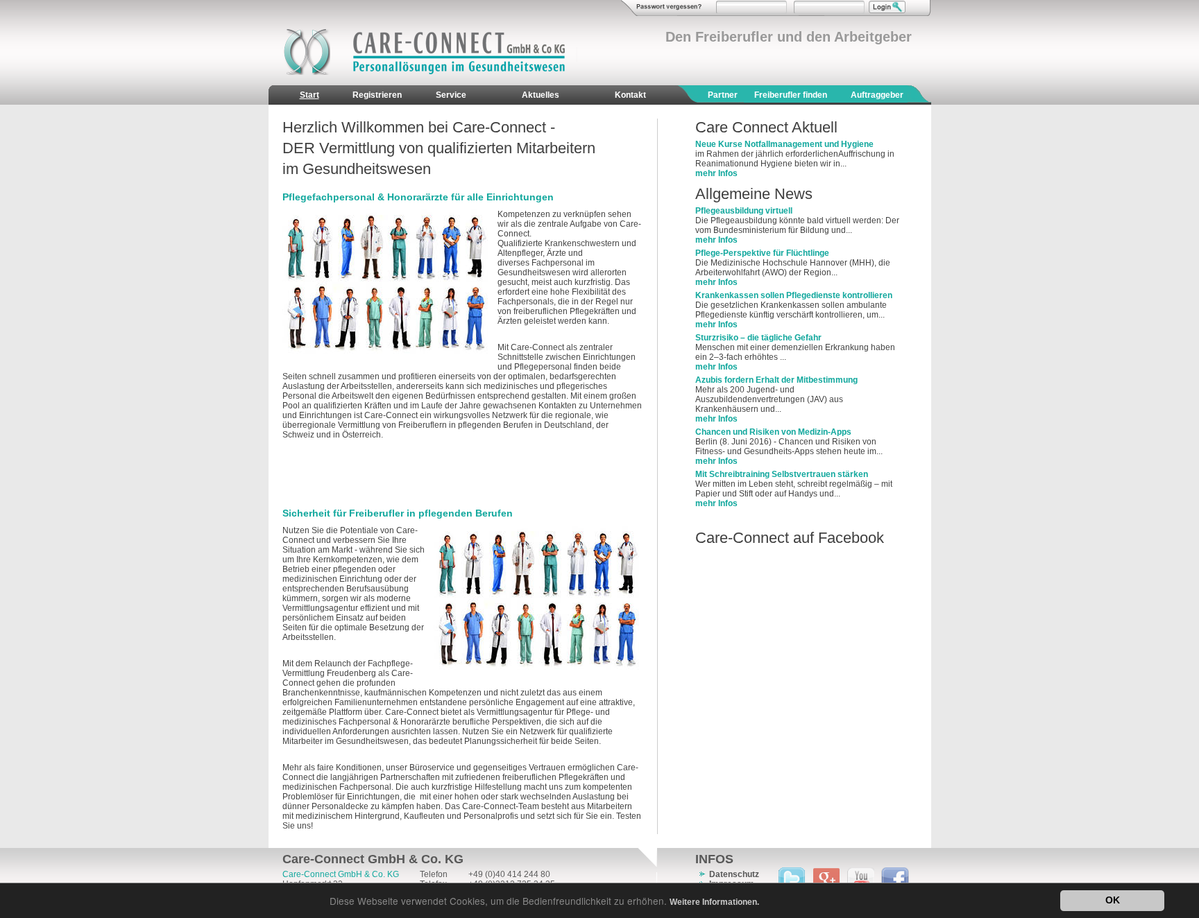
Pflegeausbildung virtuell (743, 211)
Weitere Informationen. (714, 902)
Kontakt (630, 95)
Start (309, 95)
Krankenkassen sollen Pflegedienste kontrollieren (793, 295)
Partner (723, 95)
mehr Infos (716, 173)
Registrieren (377, 95)
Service (451, 95)
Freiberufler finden (790, 95)
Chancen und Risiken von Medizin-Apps (773, 432)
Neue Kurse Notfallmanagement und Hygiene (784, 144)
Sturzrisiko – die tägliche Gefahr (758, 338)
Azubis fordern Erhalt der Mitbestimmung (776, 380)
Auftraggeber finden (877, 104)
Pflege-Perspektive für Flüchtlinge (762, 253)
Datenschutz (734, 874)
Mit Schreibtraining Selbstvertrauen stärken (781, 474)
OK (1112, 900)
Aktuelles (540, 95)
